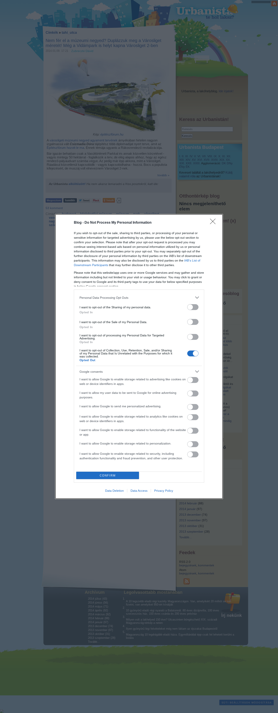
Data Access (139, 490)
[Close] (214, 223)
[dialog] (139, 356)
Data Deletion (114, 490)
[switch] (193, 307)
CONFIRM (108, 475)
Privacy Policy (163, 490)
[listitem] (139, 297)
